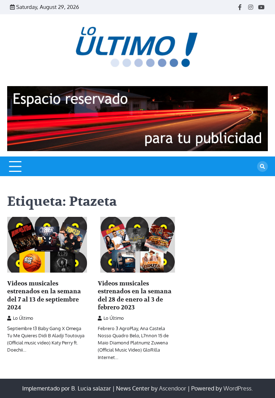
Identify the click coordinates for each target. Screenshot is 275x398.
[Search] (262, 166)
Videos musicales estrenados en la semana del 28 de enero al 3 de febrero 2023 (135, 295)
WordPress (237, 388)
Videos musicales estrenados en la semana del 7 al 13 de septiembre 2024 (44, 295)
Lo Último (23, 318)
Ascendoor (172, 388)
